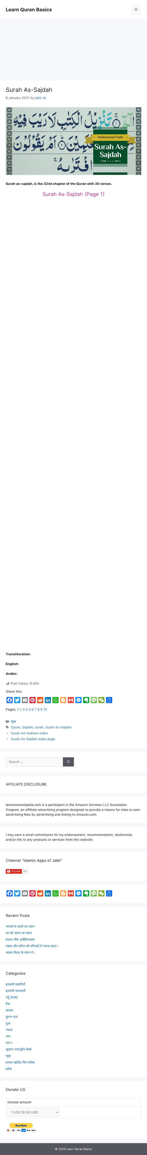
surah (39, 727)
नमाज (9, 1030)
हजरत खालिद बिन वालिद (20, 1062)
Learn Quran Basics (29, 9)
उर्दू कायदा (12, 997)
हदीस (9, 1069)
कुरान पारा (12, 1017)
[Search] (68, 761)
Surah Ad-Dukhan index (29, 733)
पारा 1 (9, 1043)
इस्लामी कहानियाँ (15, 984)
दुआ (8, 1023)
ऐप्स (8, 1004)
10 (45, 709)
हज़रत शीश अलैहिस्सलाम (20, 939)
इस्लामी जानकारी (15, 991)
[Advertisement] (73, 48)
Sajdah (27, 727)
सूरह (13, 721)
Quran (15, 727)
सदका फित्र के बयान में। (20, 952)
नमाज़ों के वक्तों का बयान (20, 926)
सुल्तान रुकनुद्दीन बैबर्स (18, 1049)
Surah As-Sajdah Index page (33, 739)
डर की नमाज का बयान (19, 933)
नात (8, 1036)
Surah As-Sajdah (58, 727)
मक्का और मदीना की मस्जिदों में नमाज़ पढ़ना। (32, 946)
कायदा (9, 1010)
